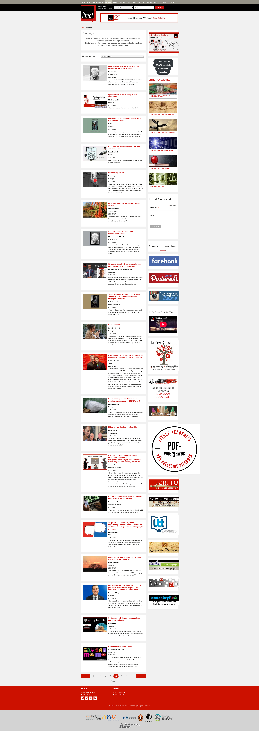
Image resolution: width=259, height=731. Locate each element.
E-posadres (154, 208)
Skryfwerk (131, 2)
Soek (159, 7)
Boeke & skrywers (119, 2)
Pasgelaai (164, 2)
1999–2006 (163, 393)
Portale (149, 2)
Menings (108, 2)
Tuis (82, 28)
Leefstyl (141, 2)
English (156, 2)
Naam (152, 215)
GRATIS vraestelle (163, 65)
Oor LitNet (84, 2)
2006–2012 (163, 396)
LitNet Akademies (163, 62)
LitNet (173, 2)
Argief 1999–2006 (119, 692)
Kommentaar (163, 69)
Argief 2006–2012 (119, 694)
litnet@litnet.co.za (89, 692)
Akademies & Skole (97, 2)
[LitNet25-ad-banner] (139, 18)
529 (113, 680)
